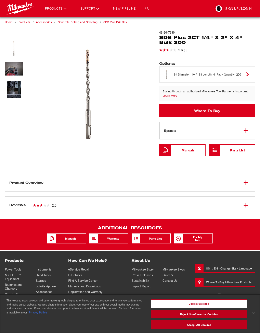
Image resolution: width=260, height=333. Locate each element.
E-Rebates (75, 275)
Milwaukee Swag (173, 269)
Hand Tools (43, 275)
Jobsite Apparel (46, 286)
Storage (41, 280)
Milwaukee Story (143, 269)
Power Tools (13, 269)
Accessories (44, 22)
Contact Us (170, 280)
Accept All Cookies (199, 324)
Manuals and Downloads (84, 286)
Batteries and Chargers (13, 287)
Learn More (170, 95)
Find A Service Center (83, 280)
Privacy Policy (38, 312)
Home (9, 22)
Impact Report (141, 286)
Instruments (44, 269)
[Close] (253, 313)
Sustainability (140, 280)
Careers (167, 275)
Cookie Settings (199, 304)
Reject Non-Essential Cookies (199, 314)
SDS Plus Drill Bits (115, 22)
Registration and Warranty (85, 292)
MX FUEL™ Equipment (13, 277)
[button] (14, 47)
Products (24, 22)
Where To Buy (207, 110)
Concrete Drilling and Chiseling (78, 22)
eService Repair (79, 269)
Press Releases (142, 275)
